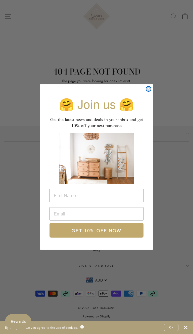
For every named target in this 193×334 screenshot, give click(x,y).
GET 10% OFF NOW (96, 230)
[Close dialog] (148, 88)
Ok (171, 327)
